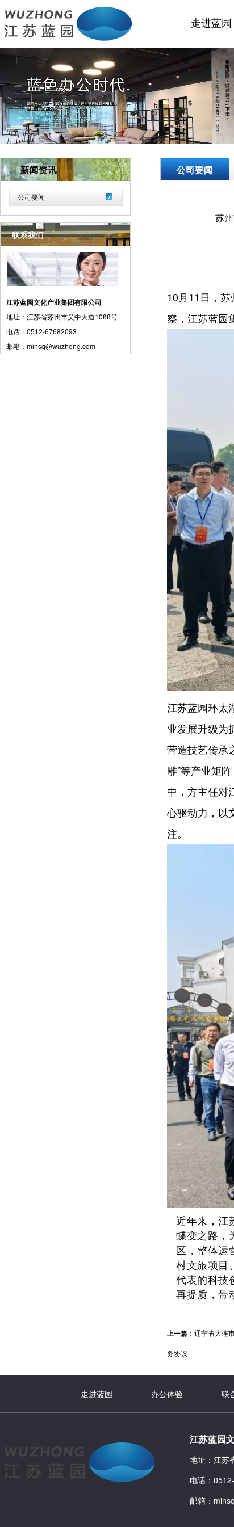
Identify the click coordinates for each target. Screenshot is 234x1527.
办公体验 (167, 1393)
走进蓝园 (96, 1393)
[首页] (66, 42)
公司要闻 (31, 196)
